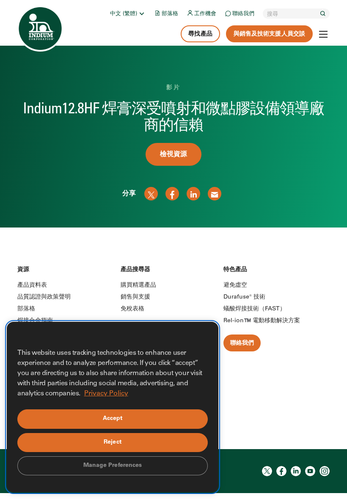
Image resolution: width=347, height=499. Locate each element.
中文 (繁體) (123, 14)
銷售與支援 (135, 297)
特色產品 (235, 270)
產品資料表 (32, 285)
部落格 (170, 14)
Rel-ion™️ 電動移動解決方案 (261, 321)
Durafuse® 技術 (244, 297)
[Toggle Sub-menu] (141, 13)
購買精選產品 (138, 285)
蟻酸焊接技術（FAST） (254, 309)
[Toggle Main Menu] (323, 34)
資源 (23, 270)
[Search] (323, 13)
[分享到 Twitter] (151, 193)
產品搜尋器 (136, 270)
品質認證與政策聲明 (44, 297)
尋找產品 (200, 34)
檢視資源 (173, 154)
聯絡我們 (243, 14)
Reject (112, 442)
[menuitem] (128, 13)
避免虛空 (235, 285)
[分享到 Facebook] (172, 193)
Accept (113, 419)
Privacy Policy (106, 393)
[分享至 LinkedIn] (193, 193)
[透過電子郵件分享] (214, 193)
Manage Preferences (112, 466)
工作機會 (205, 14)
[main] (173, 114)
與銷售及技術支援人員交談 (269, 34)
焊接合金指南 (35, 321)
